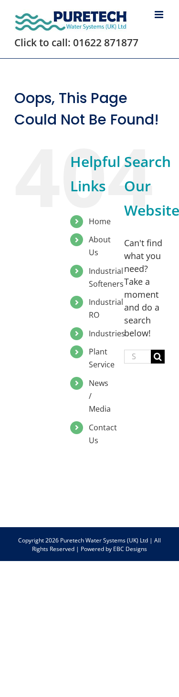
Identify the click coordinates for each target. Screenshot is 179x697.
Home (100, 221)
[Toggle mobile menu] (160, 15)
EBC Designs (130, 549)
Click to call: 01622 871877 (76, 42)
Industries (107, 333)
